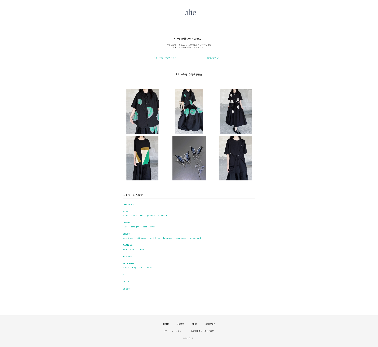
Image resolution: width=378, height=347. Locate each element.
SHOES (126, 289)
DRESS (126, 234)
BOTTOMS (128, 245)
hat (141, 268)
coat (145, 227)
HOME (166, 324)
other (152, 227)
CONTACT (210, 324)
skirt (125, 249)
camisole (162, 216)
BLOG (194, 324)
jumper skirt (195, 238)
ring (134, 268)
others (149, 268)
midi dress (141, 238)
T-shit (125, 216)
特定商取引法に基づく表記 (202, 331)
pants (133, 249)
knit (142, 216)
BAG (125, 275)
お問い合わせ (213, 58)
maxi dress (128, 238)
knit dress (167, 238)
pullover (151, 216)
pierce (126, 268)
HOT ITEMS (128, 204)
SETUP (126, 282)
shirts (134, 216)
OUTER (126, 223)
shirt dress (155, 238)
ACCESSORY (129, 263)
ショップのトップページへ (165, 58)
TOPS (125, 211)
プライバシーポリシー (173, 331)
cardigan (135, 227)
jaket (125, 227)
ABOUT (180, 324)
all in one (127, 256)
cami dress (181, 238)
